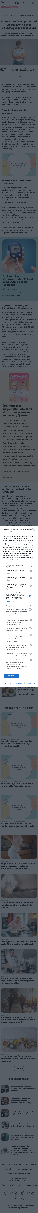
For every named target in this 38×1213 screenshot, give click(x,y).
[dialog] (19, 606)
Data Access (19, 683)
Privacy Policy (30, 683)
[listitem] (19, 566)
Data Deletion (7, 683)
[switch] (30, 571)
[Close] (34, 530)
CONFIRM (11, 676)
